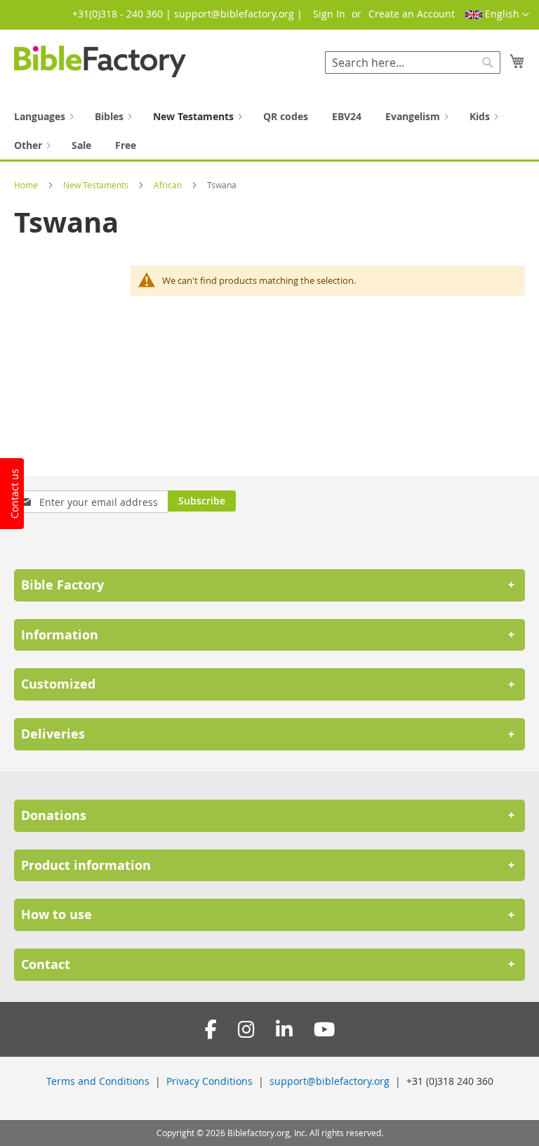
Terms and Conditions (97, 1081)
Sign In (329, 13)
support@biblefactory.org (330, 1081)
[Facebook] (211, 1029)
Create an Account (411, 13)
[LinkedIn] (284, 1029)
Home (27, 184)
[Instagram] (246, 1029)
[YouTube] (324, 1029)
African (169, 184)
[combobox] (412, 62)
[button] (497, 14)
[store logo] (100, 61)
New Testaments (97, 184)
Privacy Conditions (209, 1081)
